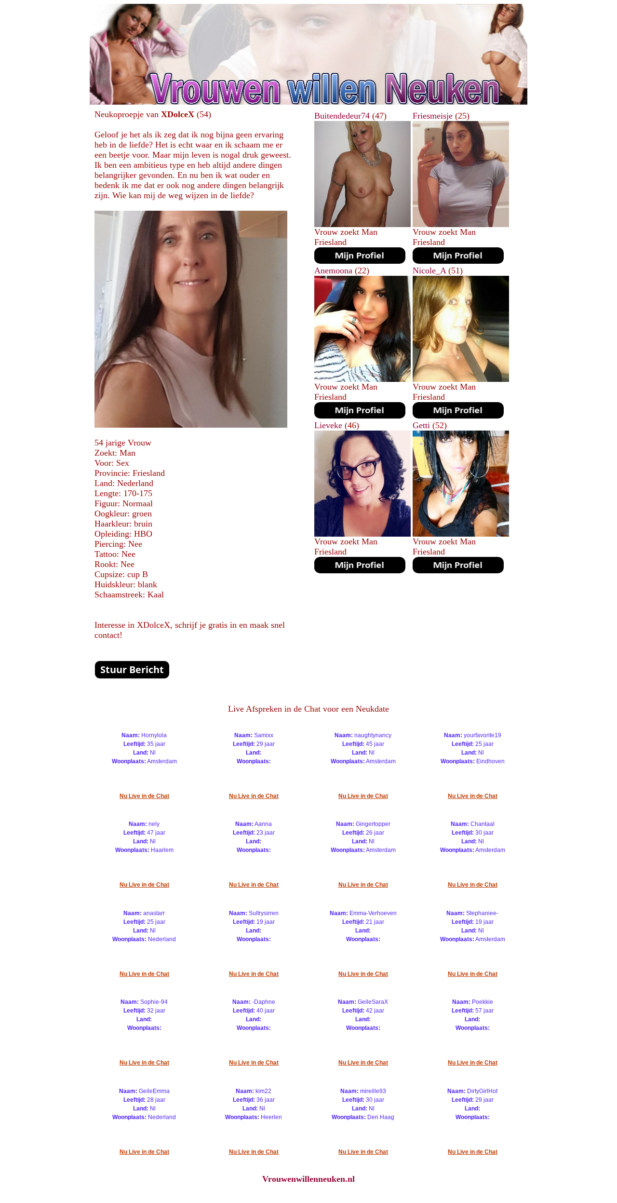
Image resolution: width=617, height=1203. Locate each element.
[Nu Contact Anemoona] (359, 415)
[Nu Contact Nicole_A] (458, 415)
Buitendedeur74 (342, 116)
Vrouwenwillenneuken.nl (308, 1179)
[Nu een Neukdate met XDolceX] (190, 425)
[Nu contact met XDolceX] (132, 676)
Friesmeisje (433, 116)
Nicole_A (429, 270)
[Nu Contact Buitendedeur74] (359, 261)
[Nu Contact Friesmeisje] (458, 261)
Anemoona (333, 270)
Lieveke (328, 425)
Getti (421, 425)
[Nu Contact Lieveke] (359, 570)
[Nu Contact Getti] (458, 570)
